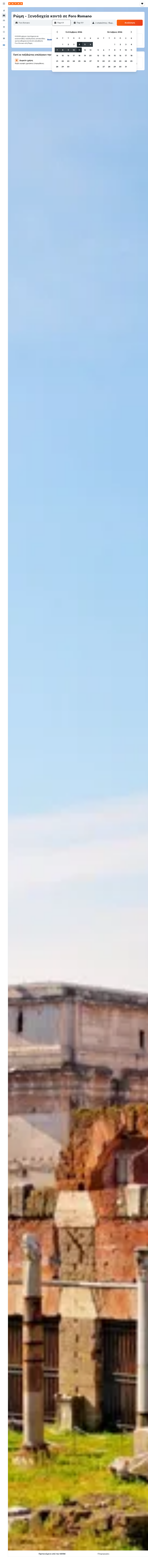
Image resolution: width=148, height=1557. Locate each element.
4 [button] (79, 44)
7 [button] (57, 50)
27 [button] (90, 61)
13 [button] (90, 50)
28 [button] (57, 66)
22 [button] (63, 61)
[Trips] (4, 38)
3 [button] (73, 44)
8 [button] (62, 50)
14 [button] (57, 55)
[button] (3, 3)
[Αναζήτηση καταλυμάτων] (4, 15)
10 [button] (74, 50)
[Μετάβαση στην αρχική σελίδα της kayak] (15, 3)
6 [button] (90, 44)
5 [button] (84, 44)
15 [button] (63, 55)
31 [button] (126, 66)
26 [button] (85, 61)
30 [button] (68, 66)
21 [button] (57, 61)
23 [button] (68, 61)
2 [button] (68, 44)
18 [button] (79, 55)
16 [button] (68, 55)
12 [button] (85, 50)
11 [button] (79, 50)
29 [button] (63, 66)
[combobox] (34, 22)
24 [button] (74, 61)
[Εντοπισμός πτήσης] (4, 32)
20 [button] (90, 55)
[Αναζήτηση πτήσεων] (4, 10)
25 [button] (79, 61)
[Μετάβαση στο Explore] (4, 27)
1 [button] (62, 44)
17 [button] (74, 55)
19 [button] (85, 55)
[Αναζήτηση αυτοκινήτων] (4, 20)
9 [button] (68, 50)
